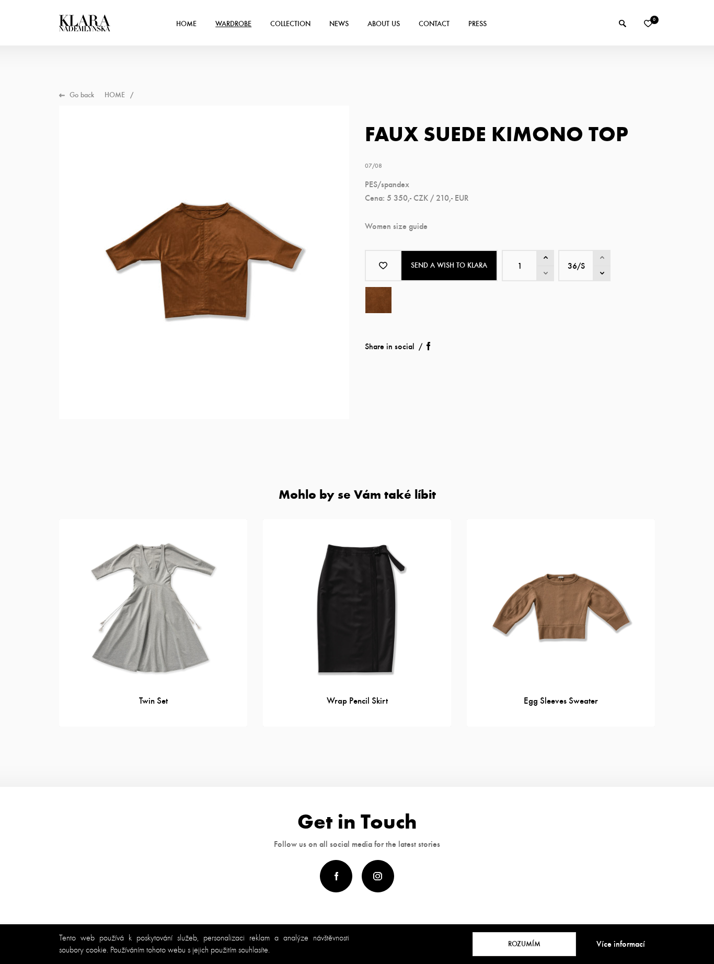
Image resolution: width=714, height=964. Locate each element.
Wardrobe (233, 23)
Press (477, 23)
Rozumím (524, 943)
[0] (648, 23)
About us (383, 23)
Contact (434, 23)
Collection (290, 23)
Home (186, 23)
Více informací (620, 944)
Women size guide (396, 226)
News (339, 23)
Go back (82, 94)
